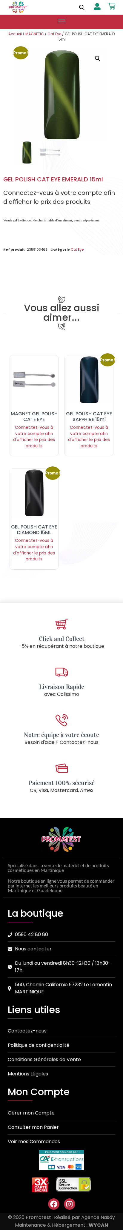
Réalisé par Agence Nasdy (84, 1217)
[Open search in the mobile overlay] (82, 7)
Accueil (15, 33)
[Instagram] (69, 1204)
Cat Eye (54, 33)
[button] (61, 22)
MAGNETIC (34, 33)
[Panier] (111, 6)
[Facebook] (53, 1204)
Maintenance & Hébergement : (61, 1225)
